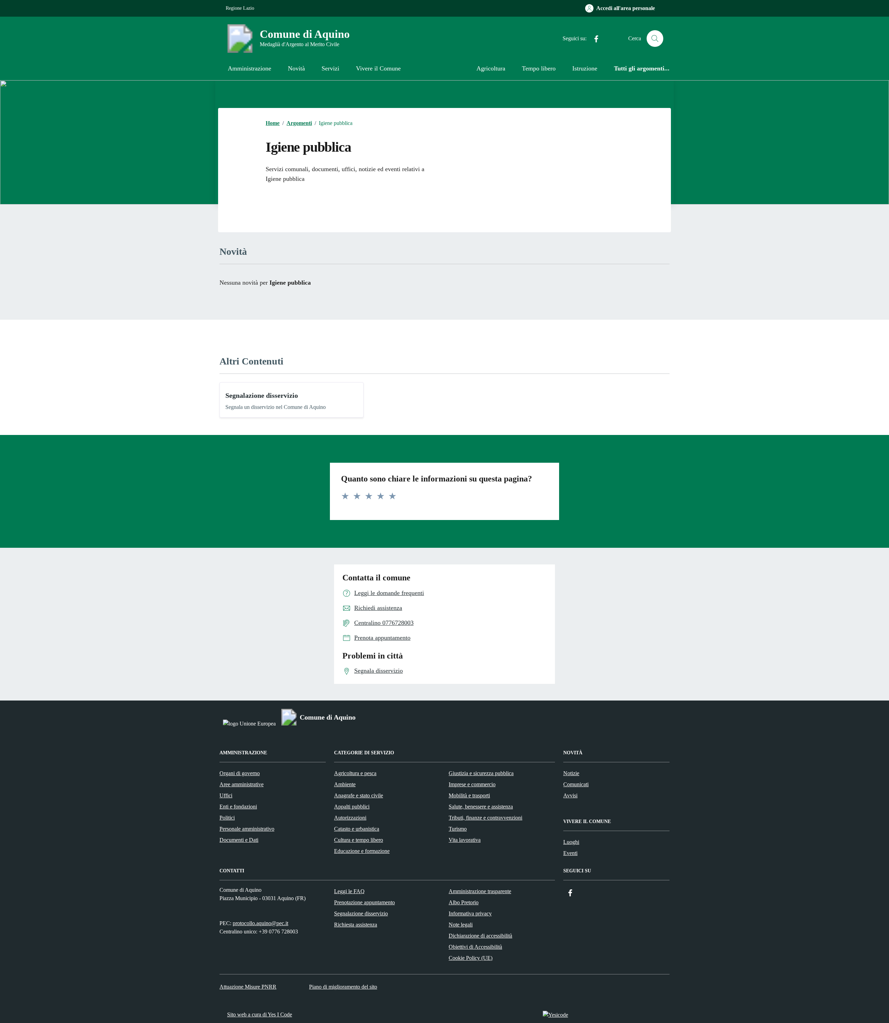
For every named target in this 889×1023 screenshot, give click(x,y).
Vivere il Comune (378, 68)
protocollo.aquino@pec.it (260, 923)
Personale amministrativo (246, 829)
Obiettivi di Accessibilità (475, 947)
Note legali (461, 925)
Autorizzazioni (350, 818)
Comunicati (576, 784)
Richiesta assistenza (355, 925)
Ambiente (345, 784)
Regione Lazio (240, 8)
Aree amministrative (241, 784)
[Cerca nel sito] (655, 38)
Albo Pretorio (464, 902)
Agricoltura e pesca (355, 773)
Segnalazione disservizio (261, 395)
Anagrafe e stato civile (358, 795)
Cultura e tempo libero (358, 840)
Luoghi (571, 842)
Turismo (458, 829)
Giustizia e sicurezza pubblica (481, 773)
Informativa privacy (470, 913)
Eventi (570, 853)
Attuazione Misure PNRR (247, 987)
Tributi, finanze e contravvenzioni (485, 818)
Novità (296, 68)
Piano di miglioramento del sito (343, 987)
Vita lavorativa (465, 840)
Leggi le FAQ (349, 891)
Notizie (571, 773)
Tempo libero (539, 68)
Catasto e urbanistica (356, 829)
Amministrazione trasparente (480, 891)
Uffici (225, 795)
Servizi (330, 68)
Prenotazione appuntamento (364, 902)
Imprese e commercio (472, 784)
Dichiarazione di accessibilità (480, 936)
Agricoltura (490, 68)
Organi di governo (239, 773)
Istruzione (584, 68)
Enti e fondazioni (238, 807)
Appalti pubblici (351, 807)
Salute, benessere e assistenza (481, 807)
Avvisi (570, 795)
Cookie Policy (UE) (470, 958)
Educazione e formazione (362, 851)
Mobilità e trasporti (469, 795)
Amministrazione (249, 68)
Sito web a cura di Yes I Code (259, 1014)
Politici (227, 818)
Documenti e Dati (238, 840)
